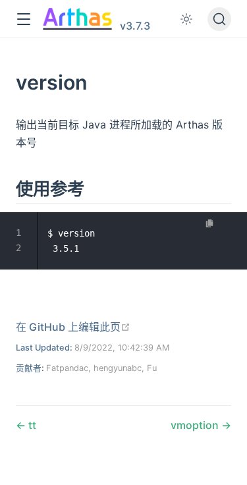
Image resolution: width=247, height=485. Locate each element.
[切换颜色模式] (186, 19)
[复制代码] (210, 223)
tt (31, 425)
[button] (23, 19)
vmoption (196, 425)
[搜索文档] (219, 19)
